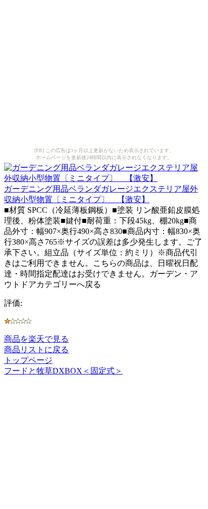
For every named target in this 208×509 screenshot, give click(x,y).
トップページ (28, 360)
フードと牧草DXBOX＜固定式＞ (63, 370)
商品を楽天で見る (36, 339)
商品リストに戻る (36, 349)
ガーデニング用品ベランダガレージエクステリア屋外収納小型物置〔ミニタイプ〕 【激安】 (101, 194)
